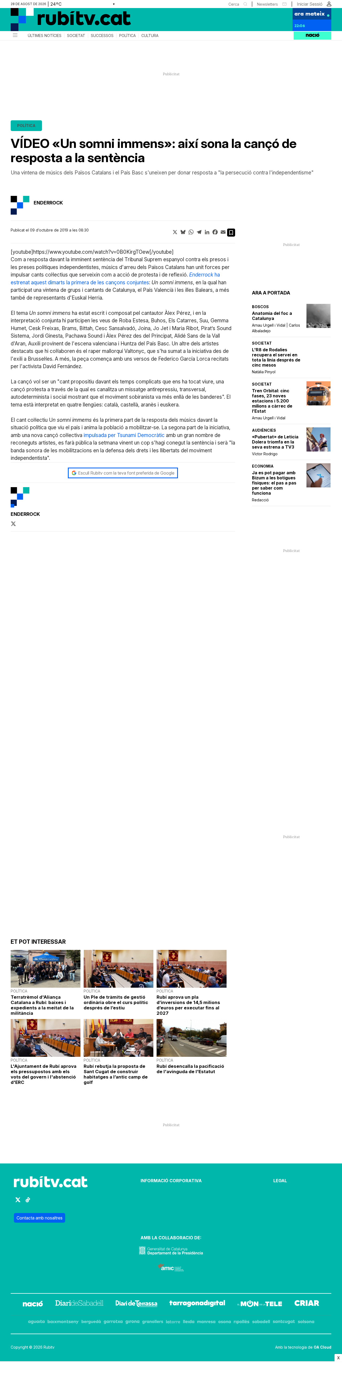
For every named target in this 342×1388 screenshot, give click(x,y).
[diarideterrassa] (136, 1304)
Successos (102, 35)
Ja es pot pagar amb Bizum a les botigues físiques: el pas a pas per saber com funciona (274, 483)
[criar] (306, 1304)
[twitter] (13, 524)
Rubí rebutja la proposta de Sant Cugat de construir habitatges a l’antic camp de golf (116, 1074)
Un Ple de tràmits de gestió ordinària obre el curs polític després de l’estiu (116, 1002)
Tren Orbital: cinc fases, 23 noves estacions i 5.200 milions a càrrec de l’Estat (272, 401)
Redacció (260, 500)
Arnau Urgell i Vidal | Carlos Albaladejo (276, 328)
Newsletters (267, 4)
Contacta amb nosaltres (40, 1218)
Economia (263, 466)
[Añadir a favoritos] (231, 233)
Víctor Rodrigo (265, 454)
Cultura (149, 35)
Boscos (260, 306)
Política (127, 35)
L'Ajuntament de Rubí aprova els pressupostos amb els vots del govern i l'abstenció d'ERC (43, 1074)
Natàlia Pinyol (263, 372)
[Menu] (15, 35)
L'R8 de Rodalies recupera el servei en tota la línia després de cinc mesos (276, 357)
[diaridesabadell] (79, 1304)
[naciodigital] (33, 1304)
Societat (76, 35)
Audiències (264, 430)
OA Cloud (322, 1347)
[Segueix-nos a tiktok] (28, 1202)
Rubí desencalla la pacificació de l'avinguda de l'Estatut (190, 1069)
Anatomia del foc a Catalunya (272, 316)
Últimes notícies (44, 35)
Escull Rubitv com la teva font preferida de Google (126, 473)
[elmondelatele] (259, 1304)
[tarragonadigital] (197, 1304)
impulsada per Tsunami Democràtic (124, 435)
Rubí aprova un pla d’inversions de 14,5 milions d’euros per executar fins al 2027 (188, 1005)
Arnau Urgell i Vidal (268, 418)
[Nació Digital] (63, 21)
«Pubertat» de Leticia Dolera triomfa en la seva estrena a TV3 (275, 442)
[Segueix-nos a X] (18, 1202)
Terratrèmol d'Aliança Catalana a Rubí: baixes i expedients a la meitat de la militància (42, 1005)
